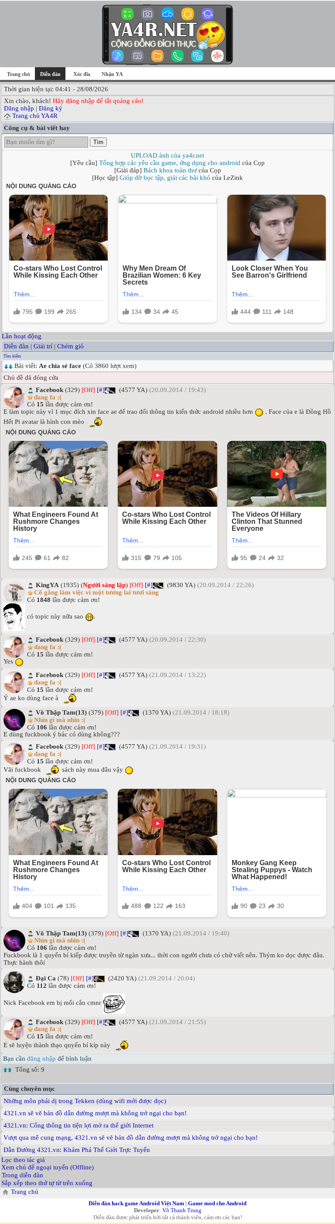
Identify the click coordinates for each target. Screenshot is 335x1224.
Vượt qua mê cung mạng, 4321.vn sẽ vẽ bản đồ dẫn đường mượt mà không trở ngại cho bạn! (130, 1137)
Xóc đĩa (81, 74)
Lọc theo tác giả (23, 1159)
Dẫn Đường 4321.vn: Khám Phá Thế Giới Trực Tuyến (76, 1149)
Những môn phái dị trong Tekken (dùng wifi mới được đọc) (84, 1100)
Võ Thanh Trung (182, 1210)
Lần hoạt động (21, 336)
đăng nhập (41, 1058)
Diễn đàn (16, 346)
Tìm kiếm (12, 356)
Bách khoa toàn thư (170, 170)
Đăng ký (50, 108)
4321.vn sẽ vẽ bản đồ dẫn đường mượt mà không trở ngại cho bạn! (95, 1113)
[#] (101, 389)
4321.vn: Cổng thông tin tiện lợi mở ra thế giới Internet (78, 1125)
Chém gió (70, 346)
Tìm (98, 142)
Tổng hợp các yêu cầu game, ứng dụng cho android (169, 162)
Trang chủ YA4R (35, 115)
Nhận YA (112, 74)
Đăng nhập (19, 108)
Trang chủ (18, 74)
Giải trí (43, 346)
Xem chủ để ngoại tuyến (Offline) (47, 1167)
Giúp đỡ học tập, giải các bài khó (165, 177)
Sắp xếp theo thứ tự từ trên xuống (46, 1182)
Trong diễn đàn (22, 1175)
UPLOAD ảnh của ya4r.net (167, 155)
